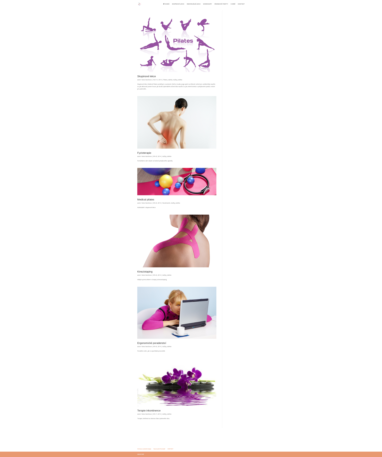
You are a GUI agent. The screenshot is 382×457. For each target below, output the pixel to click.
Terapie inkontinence (149, 410)
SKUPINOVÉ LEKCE (178, 4)
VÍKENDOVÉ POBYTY (221, 4)
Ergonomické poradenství (151, 343)
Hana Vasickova (146, 80)
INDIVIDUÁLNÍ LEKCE (194, 4)
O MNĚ (233, 4)
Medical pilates (145, 199)
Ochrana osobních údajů (144, 449)
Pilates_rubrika (167, 80)
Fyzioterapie (144, 152)
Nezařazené (166, 203)
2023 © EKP (140, 454)
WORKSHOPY (207, 4)
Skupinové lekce (146, 76)
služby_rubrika (177, 80)
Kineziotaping (145, 271)
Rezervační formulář (159, 449)
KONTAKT (241, 4)
